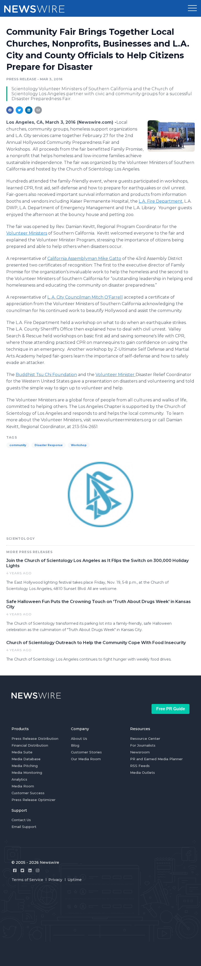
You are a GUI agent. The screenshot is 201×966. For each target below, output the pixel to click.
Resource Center (145, 738)
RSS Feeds (140, 766)
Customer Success (28, 793)
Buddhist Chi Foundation (46, 374)
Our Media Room (86, 759)
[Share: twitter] (19, 110)
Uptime (75, 879)
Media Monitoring (27, 772)
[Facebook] (14, 870)
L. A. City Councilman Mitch (85, 297)
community (17, 445)
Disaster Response (49, 445)
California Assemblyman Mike (84, 258)
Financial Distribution (30, 745)
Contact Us (21, 820)
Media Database (26, 759)
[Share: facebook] (10, 110)
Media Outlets (142, 772)
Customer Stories (86, 752)
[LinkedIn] (30, 870)
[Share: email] (38, 110)
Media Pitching (25, 766)
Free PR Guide (170, 709)
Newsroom (140, 752)
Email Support (24, 827)
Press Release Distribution (35, 738)
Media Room (23, 786)
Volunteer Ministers (26, 233)
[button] (192, 8)
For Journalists (142, 745)
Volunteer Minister (116, 374)
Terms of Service (27, 879)
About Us (79, 738)
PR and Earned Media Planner (156, 759)
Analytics (19, 779)
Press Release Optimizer (33, 800)
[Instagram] (37, 870)
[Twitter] (22, 870)
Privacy (55, 879)
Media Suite (22, 752)
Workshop (79, 445)
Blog (75, 745)
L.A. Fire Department (160, 201)
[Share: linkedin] (28, 110)
